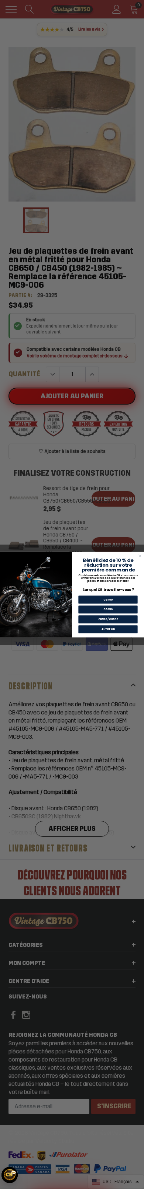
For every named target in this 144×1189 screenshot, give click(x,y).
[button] (9, 1175)
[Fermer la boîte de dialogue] (140, 556)
